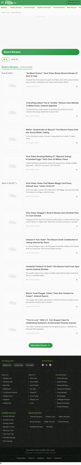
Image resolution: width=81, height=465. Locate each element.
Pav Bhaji (49, 427)
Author (49, 458)
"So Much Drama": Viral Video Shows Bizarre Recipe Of (52, 74)
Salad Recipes (62, 382)
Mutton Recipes (64, 417)
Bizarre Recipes (16, 12)
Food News (30, 365)
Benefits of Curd (9, 427)
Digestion (6, 399)
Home (3, 12)
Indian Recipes (35, 413)
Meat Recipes (72, 7)
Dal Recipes (61, 396)
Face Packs (34, 396)
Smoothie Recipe (9, 437)
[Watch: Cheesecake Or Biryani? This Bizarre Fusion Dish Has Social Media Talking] (13, 139)
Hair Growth (34, 385)
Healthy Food (7, 396)
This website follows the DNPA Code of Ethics (40, 450)
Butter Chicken (49, 422)
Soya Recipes (62, 392)
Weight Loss (7, 365)
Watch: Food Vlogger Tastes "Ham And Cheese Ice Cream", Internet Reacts (49, 294)
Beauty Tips (34, 399)
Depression (7, 389)
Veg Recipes (61, 375)
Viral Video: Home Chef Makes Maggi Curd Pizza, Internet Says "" (49, 184)
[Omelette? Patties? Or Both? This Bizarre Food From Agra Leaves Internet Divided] (13, 276)
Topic (8, 12)
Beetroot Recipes (63, 403)
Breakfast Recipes (36, 427)
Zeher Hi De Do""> (9, 183)
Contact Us (57, 458)
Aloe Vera (33, 378)
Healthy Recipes (16, 7)
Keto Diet (6, 385)
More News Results (39, 345)
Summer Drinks (8, 423)
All (5, 59)
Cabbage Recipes (63, 399)
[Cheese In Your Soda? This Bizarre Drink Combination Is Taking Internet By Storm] (13, 249)
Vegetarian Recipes (44, 7)
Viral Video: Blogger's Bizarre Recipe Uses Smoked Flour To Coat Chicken (52, 214)
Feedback (41, 458)
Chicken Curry (50, 417)
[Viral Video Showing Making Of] (13, 166)
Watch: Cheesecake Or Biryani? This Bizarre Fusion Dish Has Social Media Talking (52, 131)
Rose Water (34, 382)
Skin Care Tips (8, 430)
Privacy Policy (21, 458)
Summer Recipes (9, 416)
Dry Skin (33, 389)
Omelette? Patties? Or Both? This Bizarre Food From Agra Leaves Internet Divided (52, 267)
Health (5, 375)
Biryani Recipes (35, 422)
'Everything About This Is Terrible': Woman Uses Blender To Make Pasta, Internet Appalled (52, 104)
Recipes (4, 7)
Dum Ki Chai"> (7, 73)
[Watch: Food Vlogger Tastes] (13, 303)
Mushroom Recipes (64, 389)
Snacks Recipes (29, 7)
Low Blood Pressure (10, 392)
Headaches (7, 403)
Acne (32, 403)
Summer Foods (8, 420)
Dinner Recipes (62, 378)
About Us (31, 458)
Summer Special (9, 413)
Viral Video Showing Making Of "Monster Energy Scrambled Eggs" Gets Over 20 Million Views (48, 157)
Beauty (32, 375)
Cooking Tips (18, 365)
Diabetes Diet (8, 382)
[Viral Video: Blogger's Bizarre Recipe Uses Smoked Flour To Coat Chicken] (13, 222)
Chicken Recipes (59, 7)
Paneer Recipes (62, 385)
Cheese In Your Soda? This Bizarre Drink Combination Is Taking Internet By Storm (52, 241)
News (15, 59)
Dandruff (33, 392)
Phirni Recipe (7, 441)
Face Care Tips (8, 434)
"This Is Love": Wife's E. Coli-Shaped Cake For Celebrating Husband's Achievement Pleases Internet (51, 321)
